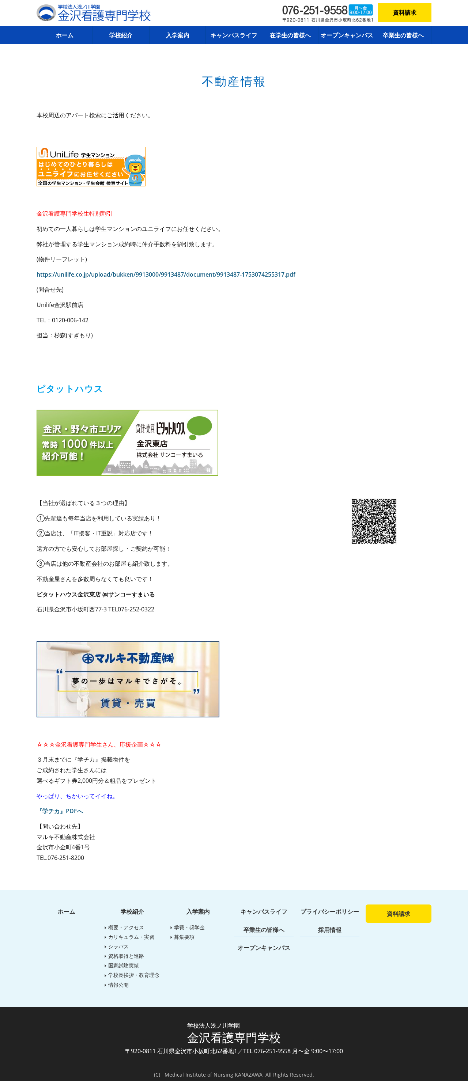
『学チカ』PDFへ (60, 811)
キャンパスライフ (234, 35)
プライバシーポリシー (330, 911)
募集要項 (184, 936)
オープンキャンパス (347, 35)
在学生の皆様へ (290, 35)
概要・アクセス (126, 927)
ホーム (64, 35)
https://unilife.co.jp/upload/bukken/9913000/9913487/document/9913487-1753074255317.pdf (166, 274)
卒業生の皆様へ (403, 35)
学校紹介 (121, 35)
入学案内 (177, 35)
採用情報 (329, 930)
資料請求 (404, 12)
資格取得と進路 (126, 955)
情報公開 (118, 984)
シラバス (118, 946)
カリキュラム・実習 (131, 936)
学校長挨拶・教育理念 (133, 974)
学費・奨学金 (189, 927)
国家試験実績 (123, 965)
